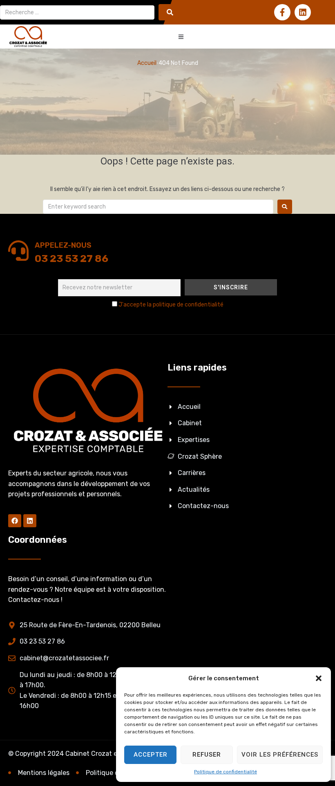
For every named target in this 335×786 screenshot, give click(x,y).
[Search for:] (158, 207)
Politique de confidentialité (225, 772)
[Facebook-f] (282, 12)
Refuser (206, 754)
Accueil (146, 63)
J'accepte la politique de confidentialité (170, 304)
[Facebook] (14, 520)
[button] (319, 678)
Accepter (151, 754)
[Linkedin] (303, 12)
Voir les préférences (279, 754)
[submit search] (170, 12)
